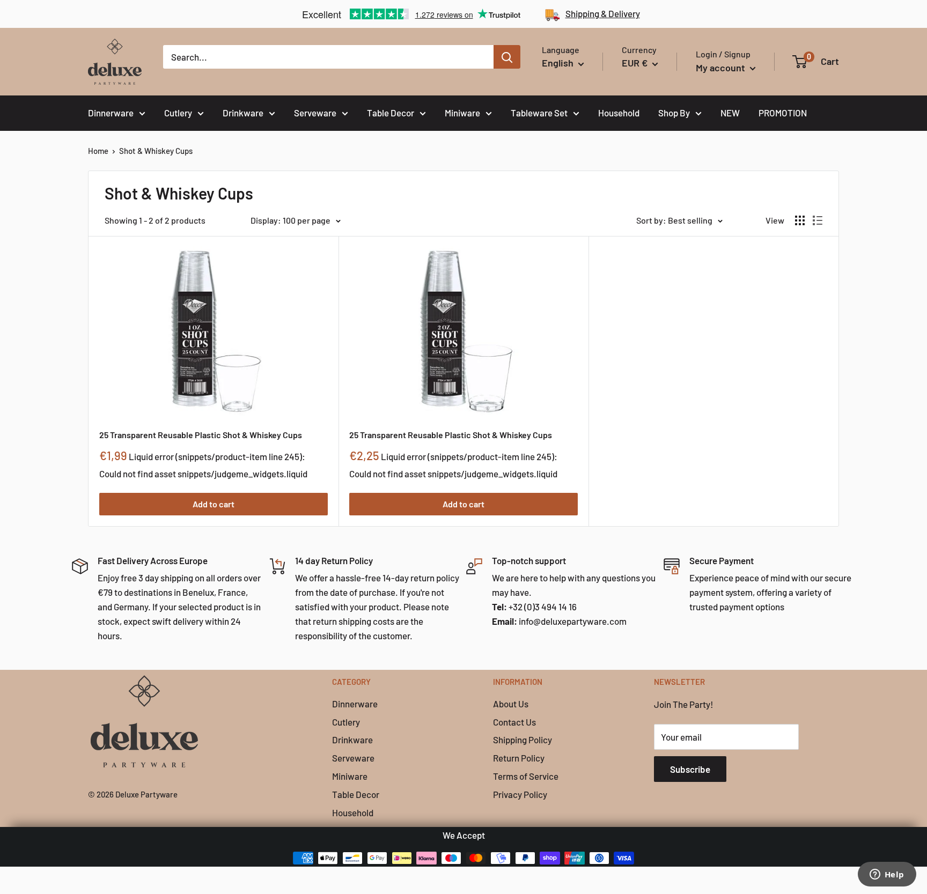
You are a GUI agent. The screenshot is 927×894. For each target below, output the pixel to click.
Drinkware (243, 112)
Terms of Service (525, 776)
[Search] (507, 57)
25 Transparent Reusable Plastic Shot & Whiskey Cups (200, 435)
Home (98, 151)
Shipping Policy (522, 739)
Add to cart (213, 504)
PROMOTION (783, 112)
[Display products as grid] (800, 220)
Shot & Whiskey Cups (156, 151)
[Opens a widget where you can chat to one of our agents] (886, 875)
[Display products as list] (817, 220)
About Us (510, 703)
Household (618, 112)
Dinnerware (111, 112)
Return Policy (519, 757)
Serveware (315, 112)
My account (721, 67)
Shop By (674, 112)
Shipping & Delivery (602, 13)
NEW (730, 112)
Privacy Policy (520, 794)
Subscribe (690, 769)
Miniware (462, 112)
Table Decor (390, 112)
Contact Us (514, 721)
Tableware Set (539, 112)
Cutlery (178, 112)
